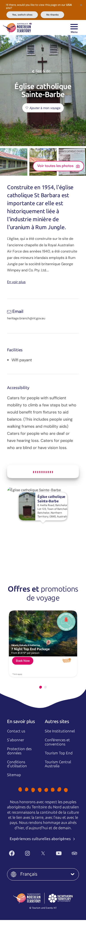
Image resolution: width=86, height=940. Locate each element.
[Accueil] (17, 27)
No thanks (52, 14)
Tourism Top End (59, 753)
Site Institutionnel (60, 731)
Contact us (16, 731)
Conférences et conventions (57, 742)
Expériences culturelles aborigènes (41, 839)
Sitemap (14, 775)
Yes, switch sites (22, 14)
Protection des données (19, 751)
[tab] (40, 687)
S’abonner (15, 740)
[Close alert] (81, 5)
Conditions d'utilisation (17, 764)
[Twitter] (43, 853)
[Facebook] (12, 853)
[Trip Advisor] (74, 853)
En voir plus (16, 282)
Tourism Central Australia (58, 764)
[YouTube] (59, 853)
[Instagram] (27, 853)
